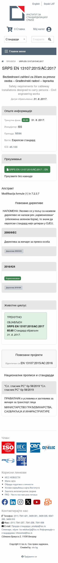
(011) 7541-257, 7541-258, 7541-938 (27, 522)
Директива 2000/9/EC (14, 251)
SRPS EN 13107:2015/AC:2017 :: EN (28, 169)
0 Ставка (19, 29)
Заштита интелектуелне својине (20, 491)
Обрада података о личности (19, 484)
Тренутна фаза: (12, 120)
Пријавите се (30, 556)
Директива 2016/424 (13, 287)
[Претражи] (50, 39)
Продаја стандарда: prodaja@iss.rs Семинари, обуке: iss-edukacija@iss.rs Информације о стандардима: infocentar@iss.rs (28, 530)
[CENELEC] (48, 447)
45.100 (13, 147)
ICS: (6, 146)
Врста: (7, 140)
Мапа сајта (10, 480)
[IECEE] (21, 460)
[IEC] (21, 447)
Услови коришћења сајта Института (22, 487)
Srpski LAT (49, 3)
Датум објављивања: (22, 98)
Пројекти (11, 61)
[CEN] (35, 447)
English (36, 3)
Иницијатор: (10, 126)
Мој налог (39, 29)
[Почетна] (3, 61)
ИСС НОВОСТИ (12, 477)
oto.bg (35, 547)
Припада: (9, 133)
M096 (18, 133)
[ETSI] (8, 460)
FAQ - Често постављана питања (21, 494)
